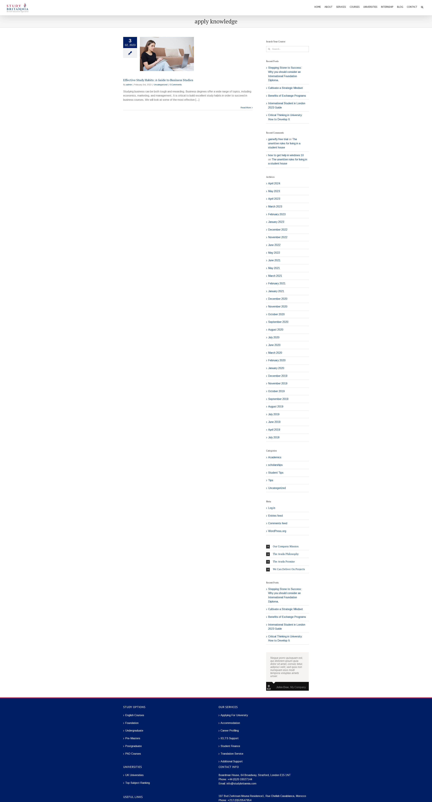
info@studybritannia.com (241, 783)
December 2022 (277, 229)
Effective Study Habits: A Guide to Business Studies (158, 80)
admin (129, 84)
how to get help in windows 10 (286, 155)
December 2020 (277, 298)
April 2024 (274, 183)
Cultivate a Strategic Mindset (285, 88)
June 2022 (274, 245)
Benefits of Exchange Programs (287, 95)
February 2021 (277, 283)
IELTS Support (230, 738)
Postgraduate (133, 746)
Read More (246, 107)
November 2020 (277, 306)
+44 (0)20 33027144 (240, 779)
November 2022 (277, 237)
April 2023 (274, 198)
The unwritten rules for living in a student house (284, 143)
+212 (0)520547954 (239, 800)
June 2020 (274, 345)
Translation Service (232, 753)
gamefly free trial (278, 139)
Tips (270, 480)
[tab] (287, 546)
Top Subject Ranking (137, 782)
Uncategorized (160, 84)
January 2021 (276, 291)
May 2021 (274, 268)
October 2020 (276, 314)
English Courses (134, 715)
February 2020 (277, 360)
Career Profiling (230, 730)
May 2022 (274, 252)
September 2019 (278, 399)
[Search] (422, 6)
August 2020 (275, 329)
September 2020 (278, 321)
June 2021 (274, 260)
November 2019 (277, 383)
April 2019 (274, 429)
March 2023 (275, 206)
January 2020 (276, 368)
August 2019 (275, 406)
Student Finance (230, 746)
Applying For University (234, 715)
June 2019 (274, 421)
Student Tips (276, 472)
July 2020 (273, 337)
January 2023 (276, 221)
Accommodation (230, 723)
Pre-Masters (132, 738)
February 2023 (277, 214)
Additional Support (232, 761)
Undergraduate (134, 730)
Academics (274, 457)
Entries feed (275, 515)
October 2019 (276, 391)
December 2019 (277, 375)
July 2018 (273, 437)
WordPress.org (277, 531)
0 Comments (176, 84)
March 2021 (275, 275)
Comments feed (277, 523)
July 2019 (273, 414)
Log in (271, 507)
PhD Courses (133, 753)
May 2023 (274, 191)
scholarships (275, 464)
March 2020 (275, 352)
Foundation (132, 723)
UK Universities (134, 775)
